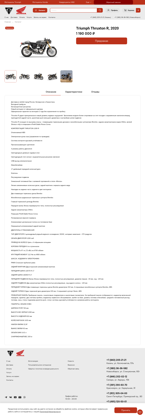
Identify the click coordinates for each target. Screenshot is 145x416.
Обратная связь (73, 369)
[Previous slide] (8, 47)
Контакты (51, 17)
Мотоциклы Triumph (13, 2)
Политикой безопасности (50, 411)
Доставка (14, 17)
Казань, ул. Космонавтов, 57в (120, 363)
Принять (125, 410)
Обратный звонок (113, 2)
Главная (8, 22)
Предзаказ (101, 40)
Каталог (42, 10)
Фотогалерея (33, 361)
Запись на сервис (40, 17)
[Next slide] (69, 47)
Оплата (22, 17)
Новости (71, 361)
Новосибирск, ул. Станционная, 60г (123, 371)
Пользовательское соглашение (39, 365)
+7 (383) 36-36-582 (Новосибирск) (127, 17)
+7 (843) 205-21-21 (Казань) (100, 17)
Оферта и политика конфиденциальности (43, 369)
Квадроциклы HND (67, 2)
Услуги (29, 17)
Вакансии (71, 365)
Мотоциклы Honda (40, 2)
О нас (7, 17)
